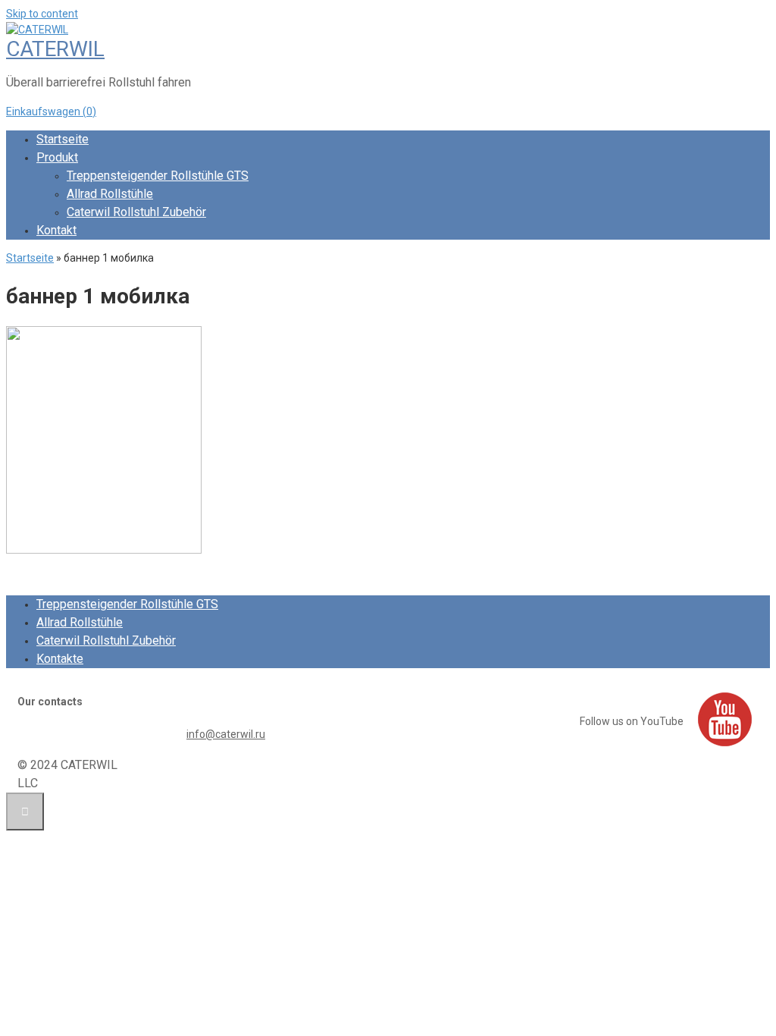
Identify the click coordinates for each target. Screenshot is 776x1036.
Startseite (62, 139)
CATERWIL (55, 48)
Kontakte (59, 658)
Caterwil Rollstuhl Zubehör (136, 212)
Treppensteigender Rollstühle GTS (158, 175)
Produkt (57, 157)
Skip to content (42, 14)
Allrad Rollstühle (110, 194)
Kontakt (56, 230)
